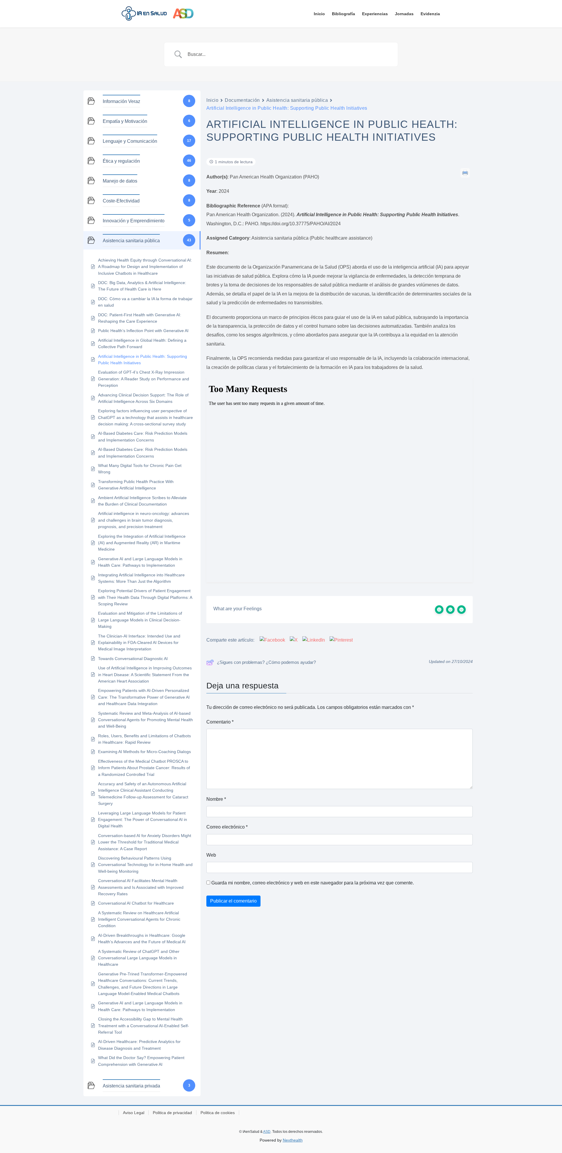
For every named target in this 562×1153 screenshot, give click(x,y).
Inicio (212, 100)
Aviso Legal (133, 1112)
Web (211, 855)
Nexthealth (293, 1140)
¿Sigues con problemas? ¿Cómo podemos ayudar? (266, 662)
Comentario (220, 721)
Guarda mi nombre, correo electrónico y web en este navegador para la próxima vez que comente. (312, 882)
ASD (266, 1132)
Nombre (216, 799)
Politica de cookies (218, 1112)
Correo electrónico (227, 826)
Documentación (242, 100)
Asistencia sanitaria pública (297, 100)
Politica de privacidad (172, 1112)
